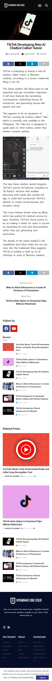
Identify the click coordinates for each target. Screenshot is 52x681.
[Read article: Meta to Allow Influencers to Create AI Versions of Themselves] (8, 386)
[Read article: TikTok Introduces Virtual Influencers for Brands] (8, 411)
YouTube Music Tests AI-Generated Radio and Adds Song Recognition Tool (32, 347)
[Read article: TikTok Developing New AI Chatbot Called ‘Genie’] (8, 374)
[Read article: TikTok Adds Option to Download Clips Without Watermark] (8, 362)
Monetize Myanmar (12, 476)
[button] (39, 5)
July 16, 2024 (22, 354)
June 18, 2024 (22, 403)
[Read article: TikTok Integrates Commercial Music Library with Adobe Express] (8, 399)
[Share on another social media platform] (44, 64)
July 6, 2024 (21, 378)
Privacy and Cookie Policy (22, 677)
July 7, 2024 (21, 366)
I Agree (42, 677)
